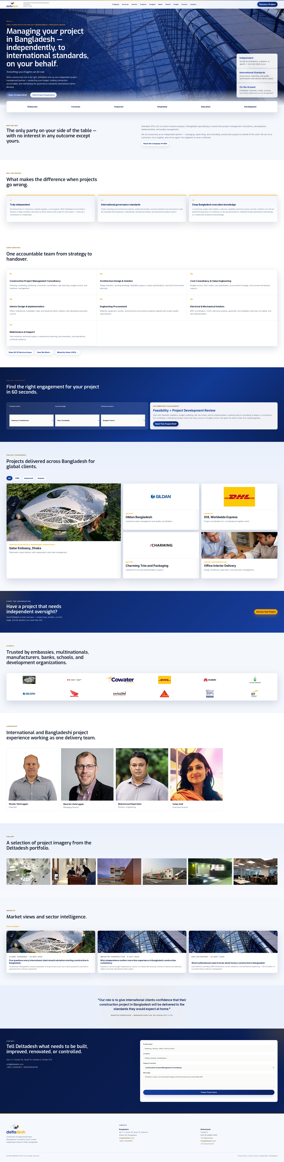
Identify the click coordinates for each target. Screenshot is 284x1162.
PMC (17, 478)
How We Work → (44, 352)
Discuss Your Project (265, 612)
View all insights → (13, 926)
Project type (148, 1044)
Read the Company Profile (155, 143)
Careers (184, 4)
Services (125, 4)
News (160, 4)
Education (205, 107)
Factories (75, 107)
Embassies (32, 107)
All (9, 478)
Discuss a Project (267, 4)
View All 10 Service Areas (20, 352)
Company (115, 4)
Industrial (28, 478)
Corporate (118, 107)
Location (146, 1054)
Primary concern (107, 406)
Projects (143, 4)
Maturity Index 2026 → (67, 352)
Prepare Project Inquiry (209, 1092)
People (176, 4)
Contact (193, 4)
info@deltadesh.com (14, 1064)
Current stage (60, 406)
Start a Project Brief (18, 95)
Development (250, 107)
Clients (168, 4)
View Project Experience (43, 95)
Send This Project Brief (165, 424)
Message (146, 1073)
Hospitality (162, 107)
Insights (152, 4)
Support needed (149, 1063)
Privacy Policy (242, 1156)
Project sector (14, 406)
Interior (41, 478)
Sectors (134, 4)
